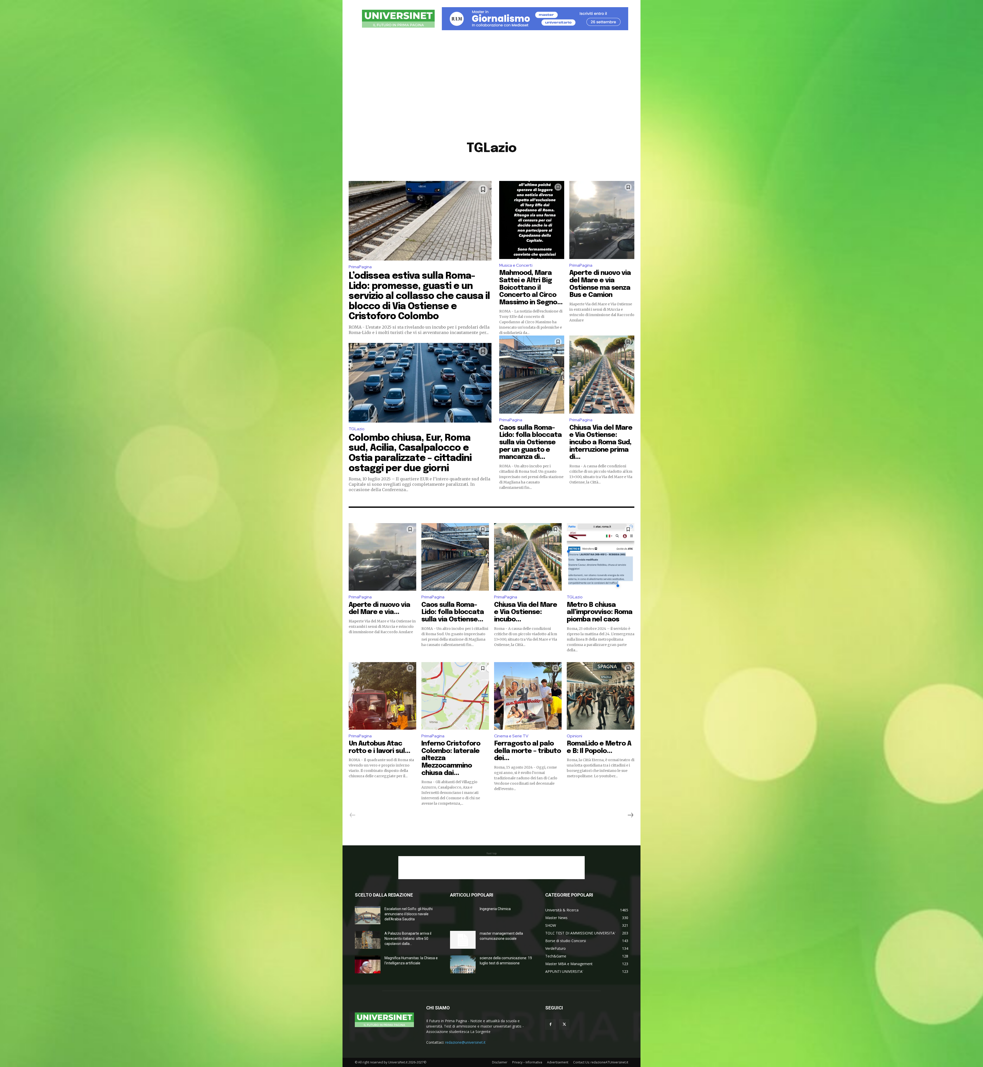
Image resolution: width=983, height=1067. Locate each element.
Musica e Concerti (515, 265)
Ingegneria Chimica (495, 909)
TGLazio (357, 429)
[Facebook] (550, 1024)
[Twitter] (564, 1024)
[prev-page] (353, 815)
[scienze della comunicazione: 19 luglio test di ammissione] (463, 964)
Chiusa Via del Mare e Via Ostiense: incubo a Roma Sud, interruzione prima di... (600, 442)
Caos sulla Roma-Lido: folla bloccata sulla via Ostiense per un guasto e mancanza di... (530, 442)
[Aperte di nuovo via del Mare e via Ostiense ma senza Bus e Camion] (601, 220)
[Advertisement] (491, 83)
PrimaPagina (360, 267)
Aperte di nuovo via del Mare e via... (379, 608)
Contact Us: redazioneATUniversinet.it (600, 1062)
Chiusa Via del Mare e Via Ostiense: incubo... (525, 612)
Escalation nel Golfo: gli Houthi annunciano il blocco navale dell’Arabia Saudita (408, 914)
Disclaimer (499, 1062)
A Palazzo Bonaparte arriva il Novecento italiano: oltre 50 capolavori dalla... (407, 938)
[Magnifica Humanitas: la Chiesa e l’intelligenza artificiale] (367, 964)
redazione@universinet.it (465, 1042)
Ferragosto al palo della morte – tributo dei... (527, 751)
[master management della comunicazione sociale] (463, 940)
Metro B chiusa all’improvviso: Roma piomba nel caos (599, 612)
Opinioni (574, 736)
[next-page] (630, 815)
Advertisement (557, 1062)
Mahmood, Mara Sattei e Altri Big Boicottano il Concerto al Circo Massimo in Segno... (530, 288)
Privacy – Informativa (527, 1062)
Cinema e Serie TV (511, 736)
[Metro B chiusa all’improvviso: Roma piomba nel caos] (600, 557)
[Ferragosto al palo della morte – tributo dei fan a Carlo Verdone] (528, 696)
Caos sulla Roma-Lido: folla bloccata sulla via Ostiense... (452, 612)
